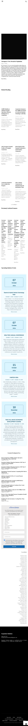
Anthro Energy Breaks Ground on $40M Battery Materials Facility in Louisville (12, 481)
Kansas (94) (24, 577)
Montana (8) (24, 593)
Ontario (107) (24, 608)
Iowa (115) (24, 576)
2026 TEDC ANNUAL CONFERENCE (14, 335)
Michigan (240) (23, 588)
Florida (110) (24, 569)
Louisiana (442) (23, 581)
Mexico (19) (24, 586)
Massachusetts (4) (23, 585)
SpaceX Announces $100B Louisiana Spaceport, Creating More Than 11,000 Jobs (11, 458)
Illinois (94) (24, 573)
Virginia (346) (24, 618)
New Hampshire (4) (22, 597)
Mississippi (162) (23, 591)
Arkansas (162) (23, 558)
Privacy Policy (22, 720)
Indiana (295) (24, 574)
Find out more (14, 311)
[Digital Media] (14, 528)
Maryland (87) (23, 584)
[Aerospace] (14, 518)
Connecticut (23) (23, 563)
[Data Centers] (14, 526)
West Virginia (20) (23, 620)
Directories (5, 720)
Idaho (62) (24, 572)
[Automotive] (14, 520)
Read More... (4, 78)
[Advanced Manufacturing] (14, 517)
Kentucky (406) (23, 578)
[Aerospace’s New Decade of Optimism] (14, 46)
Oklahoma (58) (23, 607)
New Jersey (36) (23, 599)
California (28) (23, 559)
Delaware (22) (23, 565)
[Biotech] (14, 524)
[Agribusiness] (14, 519)
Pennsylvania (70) (23, 611)
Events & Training (13, 720)
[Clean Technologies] (14, 525)
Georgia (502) (24, 570)
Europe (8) (24, 567)
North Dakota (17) (23, 604)
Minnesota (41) (23, 589)
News (14, 717)
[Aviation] (14, 521)
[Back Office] (14, 523)
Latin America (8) (23, 580)
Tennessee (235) (23, 614)
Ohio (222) (24, 605)
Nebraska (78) (24, 595)
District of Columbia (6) (21, 566)
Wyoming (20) (23, 623)
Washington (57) (23, 619)
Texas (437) (24, 615)
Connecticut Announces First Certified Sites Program (6, 184)
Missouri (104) (23, 592)
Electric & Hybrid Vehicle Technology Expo (14, 293)
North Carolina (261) (22, 603)
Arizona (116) (24, 557)
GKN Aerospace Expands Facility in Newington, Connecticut (7, 148)
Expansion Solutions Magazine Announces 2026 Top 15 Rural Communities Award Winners (13, 467)
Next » (15, 204)
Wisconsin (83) (23, 622)
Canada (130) (24, 561)
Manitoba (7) (24, 582)
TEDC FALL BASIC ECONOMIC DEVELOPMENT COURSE (14, 421)
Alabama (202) (23, 555)
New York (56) (23, 601)
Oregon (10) (24, 609)
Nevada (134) (24, 596)
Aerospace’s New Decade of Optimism (11, 61)
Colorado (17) (24, 562)
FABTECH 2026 (14, 377)
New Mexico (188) (22, 600)
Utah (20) (24, 616)
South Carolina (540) (22, 612)
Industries (19, 717)
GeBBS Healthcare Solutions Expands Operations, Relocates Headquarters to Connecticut (6, 112)
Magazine (9, 717)
